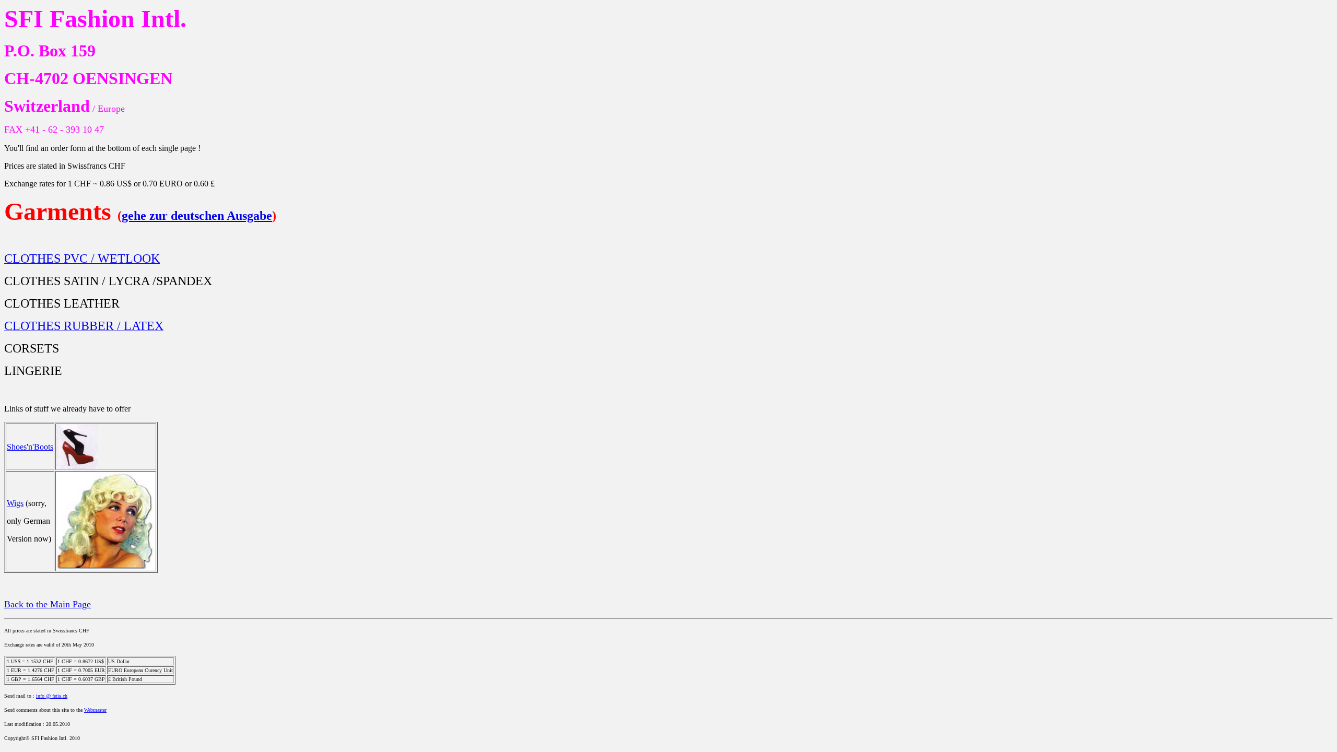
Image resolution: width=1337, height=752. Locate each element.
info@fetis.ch (51, 696)
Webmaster (95, 710)
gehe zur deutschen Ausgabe (197, 215)
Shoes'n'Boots (30, 446)
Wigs (15, 503)
